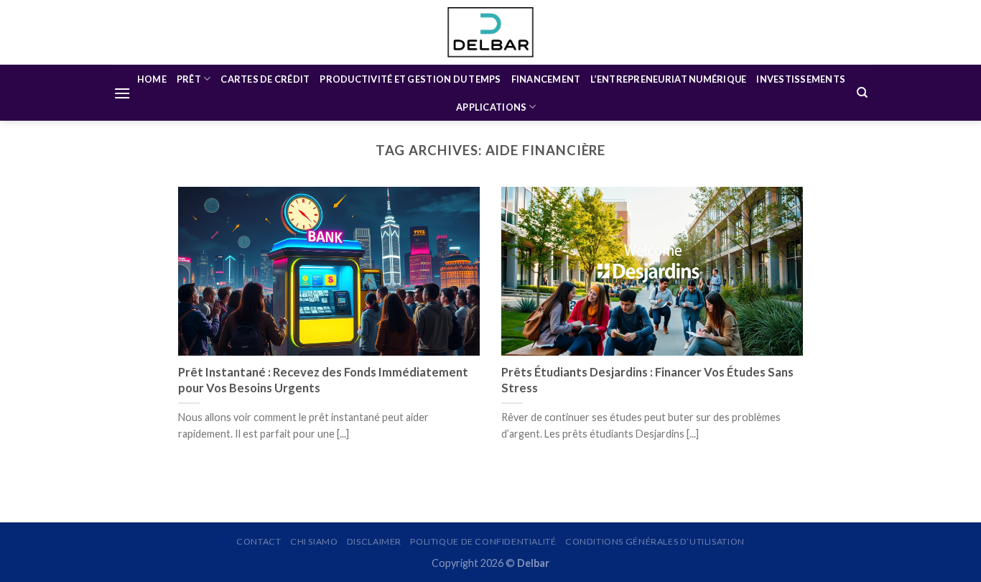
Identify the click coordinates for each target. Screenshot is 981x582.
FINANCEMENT (546, 79)
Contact (258, 541)
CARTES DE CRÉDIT (265, 79)
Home (152, 79)
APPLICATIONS (491, 107)
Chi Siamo (314, 541)
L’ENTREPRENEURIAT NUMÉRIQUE (668, 79)
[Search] (862, 92)
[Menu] (122, 93)
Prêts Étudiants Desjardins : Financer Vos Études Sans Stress (647, 380)
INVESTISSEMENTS (800, 79)
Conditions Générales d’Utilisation (655, 541)
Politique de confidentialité (483, 541)
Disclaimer (374, 541)
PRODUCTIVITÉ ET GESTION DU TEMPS (410, 79)
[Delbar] (490, 32)
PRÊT (189, 79)
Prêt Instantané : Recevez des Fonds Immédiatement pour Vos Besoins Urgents (323, 380)
